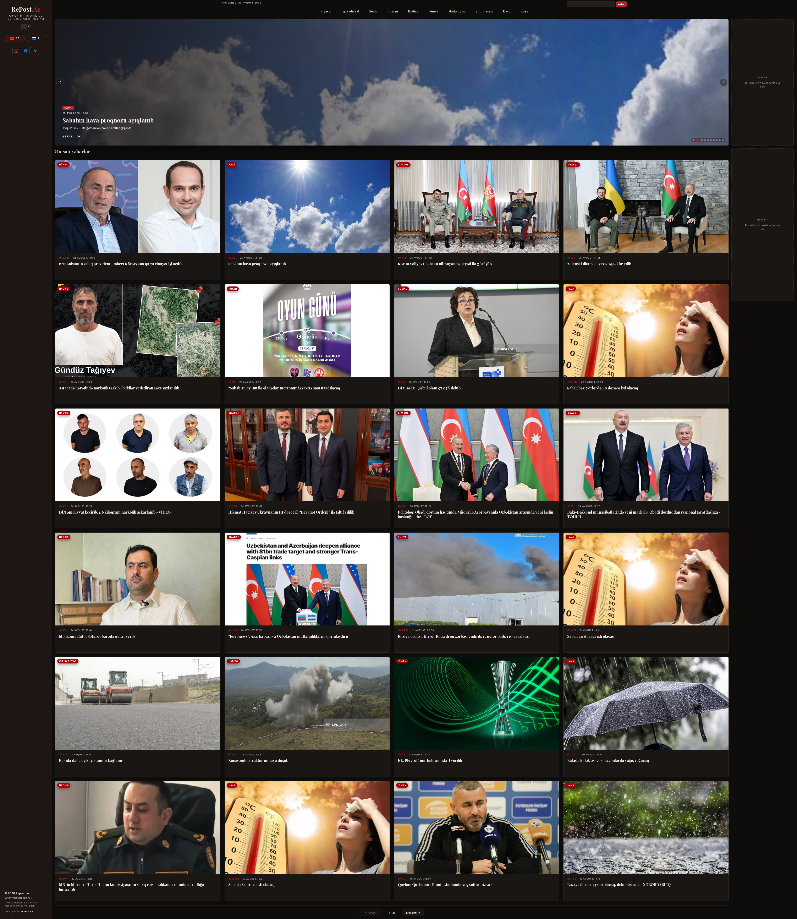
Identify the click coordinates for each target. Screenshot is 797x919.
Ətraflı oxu (72, 136)
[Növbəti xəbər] (724, 82)
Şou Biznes (484, 11)
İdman (393, 11)
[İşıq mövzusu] (26, 26)
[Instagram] (16, 51)
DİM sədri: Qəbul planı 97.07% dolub (429, 388)
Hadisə (413, 11)
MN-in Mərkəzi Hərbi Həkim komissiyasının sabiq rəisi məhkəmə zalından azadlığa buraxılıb (131, 886)
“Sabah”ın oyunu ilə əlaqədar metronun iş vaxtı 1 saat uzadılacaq (284, 388)
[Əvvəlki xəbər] (60, 82)
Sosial (373, 11)
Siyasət (326, 11)
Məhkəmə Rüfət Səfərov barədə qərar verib (97, 636)
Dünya (433, 11)
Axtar (621, 4)
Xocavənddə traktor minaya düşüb (258, 760)
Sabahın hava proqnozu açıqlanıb (257, 264)
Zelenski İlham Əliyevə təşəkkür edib (113, 115)
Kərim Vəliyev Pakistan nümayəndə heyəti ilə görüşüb (445, 264)
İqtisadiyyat (350, 11)
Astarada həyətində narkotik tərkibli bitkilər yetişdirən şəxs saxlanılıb (119, 388)
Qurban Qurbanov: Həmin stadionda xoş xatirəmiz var (445, 884)
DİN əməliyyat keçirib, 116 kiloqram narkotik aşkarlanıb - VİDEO (115, 512)
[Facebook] (26, 51)
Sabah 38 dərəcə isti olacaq (251, 884)
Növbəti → (413, 912)
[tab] (693, 140)
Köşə (524, 11)
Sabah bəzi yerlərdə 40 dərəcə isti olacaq (602, 388)
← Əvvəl (370, 912)
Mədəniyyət (457, 11)
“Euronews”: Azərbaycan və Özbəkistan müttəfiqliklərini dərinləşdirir (288, 636)
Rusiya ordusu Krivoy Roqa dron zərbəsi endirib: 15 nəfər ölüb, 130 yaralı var (464, 636)
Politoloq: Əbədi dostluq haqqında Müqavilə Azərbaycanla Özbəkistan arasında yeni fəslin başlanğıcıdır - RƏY (475, 514)
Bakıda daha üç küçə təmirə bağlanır (91, 760)
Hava (507, 11)
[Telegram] (35, 51)
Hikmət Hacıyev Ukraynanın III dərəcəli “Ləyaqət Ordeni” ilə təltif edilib (291, 512)
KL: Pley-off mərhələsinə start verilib (430, 760)
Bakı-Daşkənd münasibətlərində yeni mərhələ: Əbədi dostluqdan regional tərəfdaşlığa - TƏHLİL (643, 514)
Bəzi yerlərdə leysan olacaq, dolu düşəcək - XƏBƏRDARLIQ (619, 884)
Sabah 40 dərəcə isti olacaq (590, 636)
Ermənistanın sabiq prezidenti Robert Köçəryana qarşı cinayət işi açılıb (120, 264)
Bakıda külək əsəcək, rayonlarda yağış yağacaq (608, 760)
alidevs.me (27, 911)
